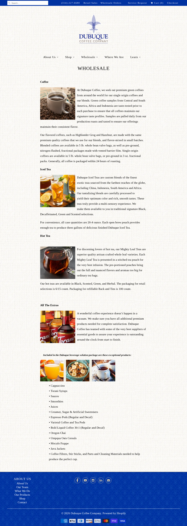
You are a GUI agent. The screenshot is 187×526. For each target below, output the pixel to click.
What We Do (22, 490)
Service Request (137, 3)
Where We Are (114, 57)
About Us (49, 57)
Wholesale (88, 57)
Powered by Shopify (114, 513)
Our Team (22, 487)
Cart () (158, 3)
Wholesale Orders (111, 3)
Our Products (22, 494)
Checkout (172, 3)
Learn (134, 57)
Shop (68, 57)
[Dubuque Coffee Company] (93, 29)
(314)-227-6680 (70, 3)
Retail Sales (91, 3)
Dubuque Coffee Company (86, 513)
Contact (22, 502)
